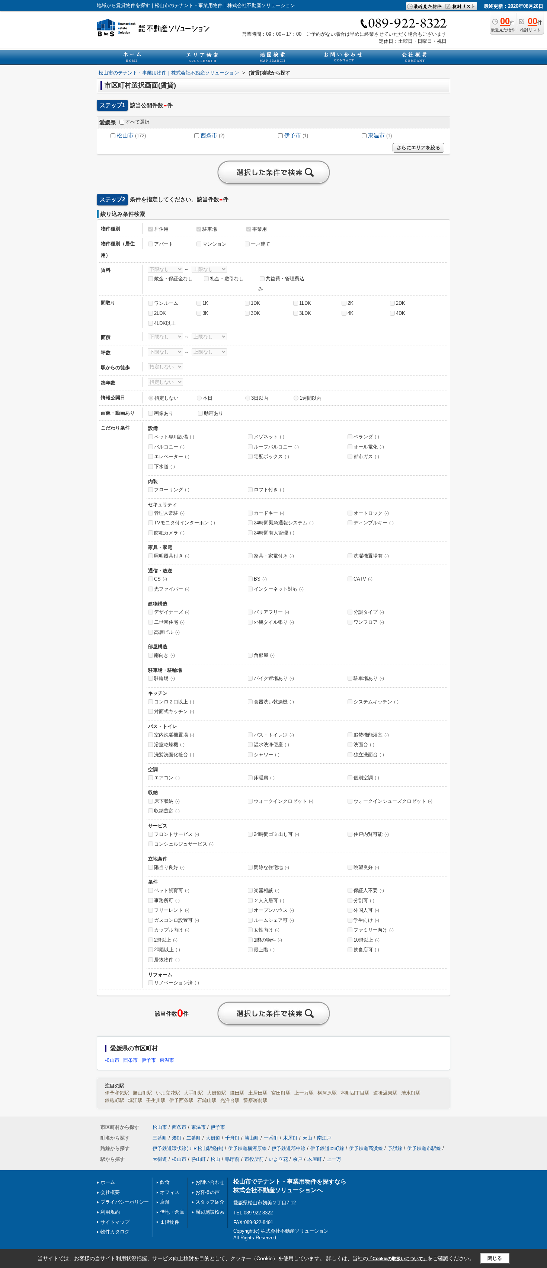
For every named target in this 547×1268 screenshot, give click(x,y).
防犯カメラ (169, 533)
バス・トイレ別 (274, 735)
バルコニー (169, 447)
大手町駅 (193, 1093)
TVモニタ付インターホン (184, 523)
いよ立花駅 (168, 1093)
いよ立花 (278, 1159)
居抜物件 (167, 959)
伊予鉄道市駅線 (424, 1148)
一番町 (271, 1138)
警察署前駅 (255, 1100)
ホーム (107, 1182)
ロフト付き (269, 489)
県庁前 (232, 1159)
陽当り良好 (169, 867)
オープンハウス (274, 910)
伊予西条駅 (181, 1100)
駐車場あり (369, 678)
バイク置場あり (274, 678)
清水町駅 (410, 1093)
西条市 (209, 135)
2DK (400, 303)
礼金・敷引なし (227, 278)
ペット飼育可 (171, 890)
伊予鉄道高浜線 (366, 1148)
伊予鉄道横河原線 (247, 1148)
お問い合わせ (209, 1182)
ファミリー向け (374, 930)
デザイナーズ (171, 612)
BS (260, 579)
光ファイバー (171, 589)
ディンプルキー (374, 523)
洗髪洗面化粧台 (174, 754)
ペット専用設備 (174, 437)
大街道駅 (216, 1093)
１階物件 (169, 1222)
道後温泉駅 (385, 1093)
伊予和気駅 (117, 1093)
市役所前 (254, 1159)
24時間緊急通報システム (284, 523)
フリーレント (171, 910)
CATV (363, 579)
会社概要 (110, 1192)
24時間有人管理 (274, 533)
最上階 (264, 949)
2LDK (160, 313)
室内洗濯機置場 (174, 735)
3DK (255, 313)
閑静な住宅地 (271, 867)
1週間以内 (311, 398)
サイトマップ (114, 1222)
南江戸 (324, 1138)
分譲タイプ (369, 612)
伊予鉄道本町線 (327, 1148)
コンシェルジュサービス (184, 844)
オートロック (371, 513)
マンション (214, 244)
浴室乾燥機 (169, 744)
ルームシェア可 (274, 920)
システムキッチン (376, 702)
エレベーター (171, 456)
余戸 (298, 1159)
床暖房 (264, 777)
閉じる (494, 1258)
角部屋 (264, 655)
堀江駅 (135, 1100)
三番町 (160, 1138)
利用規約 (110, 1212)
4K (351, 313)
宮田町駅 (281, 1093)
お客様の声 (207, 1192)
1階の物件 (268, 940)
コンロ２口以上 (174, 702)
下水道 (164, 466)
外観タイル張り (274, 622)
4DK (400, 313)
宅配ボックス (271, 456)
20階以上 (167, 949)
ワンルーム (166, 303)
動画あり (213, 413)
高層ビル (167, 632)
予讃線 (395, 1148)
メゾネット (269, 437)
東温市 (376, 135)
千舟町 (232, 1138)
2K (351, 303)
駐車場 (209, 229)
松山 (215, 1159)
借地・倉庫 (172, 1212)
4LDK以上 (165, 323)
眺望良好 (366, 867)
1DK (255, 303)
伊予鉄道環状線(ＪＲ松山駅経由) (188, 1148)
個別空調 (366, 777)
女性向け (266, 930)
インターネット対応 (279, 589)
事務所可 (167, 900)
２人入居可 (269, 900)
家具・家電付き (274, 556)
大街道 (213, 1138)
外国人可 (366, 910)
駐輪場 (164, 678)
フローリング (171, 489)
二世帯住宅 (169, 622)
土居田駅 (258, 1093)
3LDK (305, 313)
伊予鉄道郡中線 (289, 1148)
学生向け (366, 920)
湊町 (177, 1138)
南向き (164, 655)
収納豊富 (167, 811)
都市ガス (366, 456)
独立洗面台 (369, 754)
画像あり (163, 413)
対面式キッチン (174, 711)
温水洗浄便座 (271, 744)
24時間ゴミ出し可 (276, 834)
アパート (163, 244)
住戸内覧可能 (371, 834)
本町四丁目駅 (355, 1093)
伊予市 (292, 135)
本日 (207, 398)
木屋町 (290, 1138)
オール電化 (369, 447)
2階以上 (165, 940)
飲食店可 (366, 949)
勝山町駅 (142, 1093)
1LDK (305, 303)
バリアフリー (271, 612)
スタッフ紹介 (209, 1202)
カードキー (269, 513)
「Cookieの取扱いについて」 (398, 1258)
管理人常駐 (169, 513)
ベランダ (366, 437)
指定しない (166, 398)
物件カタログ (114, 1232)
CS (160, 579)
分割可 (364, 900)
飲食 (165, 1182)
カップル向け (171, 930)
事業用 (259, 229)
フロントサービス (176, 834)
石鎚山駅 (207, 1100)
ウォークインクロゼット (283, 801)
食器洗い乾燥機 (274, 702)
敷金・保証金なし (173, 278)
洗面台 (364, 744)
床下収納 (167, 801)
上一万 (334, 1159)
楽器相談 (266, 890)
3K (205, 313)
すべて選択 (137, 122)
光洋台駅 (230, 1100)
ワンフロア (369, 622)
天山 (307, 1138)
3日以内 (259, 398)
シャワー (266, 754)
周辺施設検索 (209, 1212)
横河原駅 (327, 1093)
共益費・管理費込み (281, 283)
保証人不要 (369, 890)
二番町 (193, 1138)
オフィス (169, 1192)
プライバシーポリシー (124, 1202)
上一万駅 (304, 1093)
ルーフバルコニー (276, 447)
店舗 (165, 1202)
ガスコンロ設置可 (176, 920)
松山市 (125, 135)
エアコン (167, 777)
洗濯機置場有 (371, 556)
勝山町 (251, 1138)
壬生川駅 (156, 1100)
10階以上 (367, 940)
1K (205, 303)
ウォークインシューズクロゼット (393, 801)
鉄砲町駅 (114, 1100)
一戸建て (260, 244)
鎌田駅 (237, 1093)
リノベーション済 (176, 983)
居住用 (161, 229)
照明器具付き (171, 556)
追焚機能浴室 (371, 735)
